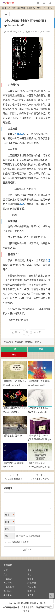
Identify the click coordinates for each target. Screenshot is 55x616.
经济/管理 (31, 583)
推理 (17, 134)
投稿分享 (31, 591)
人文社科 (8, 583)
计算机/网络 (9, 587)
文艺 (6, 574)
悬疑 (47, 260)
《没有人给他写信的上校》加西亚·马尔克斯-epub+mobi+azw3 (15, 412)
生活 (29, 574)
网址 (7, 529)
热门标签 (8, 591)
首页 (7, 8)
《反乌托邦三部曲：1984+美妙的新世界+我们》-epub (39, 466)
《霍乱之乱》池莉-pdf (13, 435)
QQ (7, 536)
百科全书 (31, 587)
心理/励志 (8, 579)
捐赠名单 (8, 595)
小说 (13, 8)
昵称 (9, 514)
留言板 (30, 595)
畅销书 (40, 8)
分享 (39, 332)
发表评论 (29, 31)
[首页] (51, 595)
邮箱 (9, 521)
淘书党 (10, 3)
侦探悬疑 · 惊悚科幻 (26, 8)
